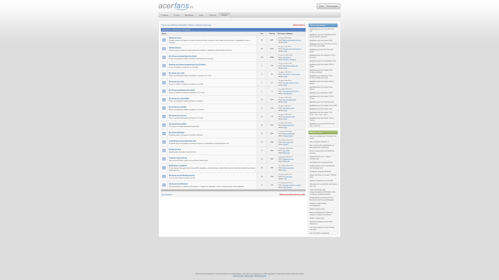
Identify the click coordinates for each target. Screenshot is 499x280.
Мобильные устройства (178, 165)
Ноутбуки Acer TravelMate (179, 98)
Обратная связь (260, 276)
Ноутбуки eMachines (177, 132)
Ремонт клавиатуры (317, 218)
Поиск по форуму (299, 25)
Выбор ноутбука (175, 38)
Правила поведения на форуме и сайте (292, 194)
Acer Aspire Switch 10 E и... (291, 91)
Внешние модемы (288, 159)
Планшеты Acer (175, 149)
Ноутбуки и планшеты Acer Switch (182, 90)
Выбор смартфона (288, 168)
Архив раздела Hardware (178, 184)
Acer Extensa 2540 (288, 108)
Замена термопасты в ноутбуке (321, 180)
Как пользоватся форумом (319, 233)
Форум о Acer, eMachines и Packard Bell (174, 25)
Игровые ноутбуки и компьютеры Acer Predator (187, 64)
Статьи (177, 15)
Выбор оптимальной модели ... (292, 40)
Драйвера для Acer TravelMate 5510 (323, 61)
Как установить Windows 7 (319, 142)
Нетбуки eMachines (289, 133)
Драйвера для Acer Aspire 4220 (321, 109)
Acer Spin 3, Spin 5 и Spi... (291, 82)
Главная (164, 15)
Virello (285, 42)
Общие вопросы (175, 47)
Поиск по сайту (238, 276)
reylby (285, 51)
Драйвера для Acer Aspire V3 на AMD (323, 105)
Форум (224, 15)
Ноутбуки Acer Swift (176, 73)
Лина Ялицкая (287, 93)
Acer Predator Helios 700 (290, 65)
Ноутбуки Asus (287, 176)
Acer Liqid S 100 (288, 142)
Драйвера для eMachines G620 (321, 93)
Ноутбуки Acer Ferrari (177, 115)
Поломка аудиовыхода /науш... (292, 185)
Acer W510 (286, 150)
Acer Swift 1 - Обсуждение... (292, 74)
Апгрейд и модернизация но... (292, 49)
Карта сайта (249, 276)
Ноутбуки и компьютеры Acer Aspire (183, 56)
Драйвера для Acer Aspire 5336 (321, 40)
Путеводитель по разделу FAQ (321, 162)
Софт (201, 15)
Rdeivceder (286, 152)
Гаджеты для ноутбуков (178, 158)
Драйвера (189, 15)
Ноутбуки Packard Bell (177, 124)
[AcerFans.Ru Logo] (176, 6)
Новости (212, 15)
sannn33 (285, 144)
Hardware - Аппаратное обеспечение (199, 25)
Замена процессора (317, 209)
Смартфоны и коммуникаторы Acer (182, 141)
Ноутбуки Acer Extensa (177, 107)
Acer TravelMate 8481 (289, 99)
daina (285, 170)
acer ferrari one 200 (289, 116)
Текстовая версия (167, 194)
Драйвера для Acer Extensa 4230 (322, 102)
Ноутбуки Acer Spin (176, 81)
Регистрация (332, 6)
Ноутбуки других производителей (182, 175)
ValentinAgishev (288, 135)
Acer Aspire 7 (287, 57)
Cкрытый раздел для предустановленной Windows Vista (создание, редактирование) (322, 192)
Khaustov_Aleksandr (289, 59)
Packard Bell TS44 (288, 125)
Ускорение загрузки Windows (320, 171)
